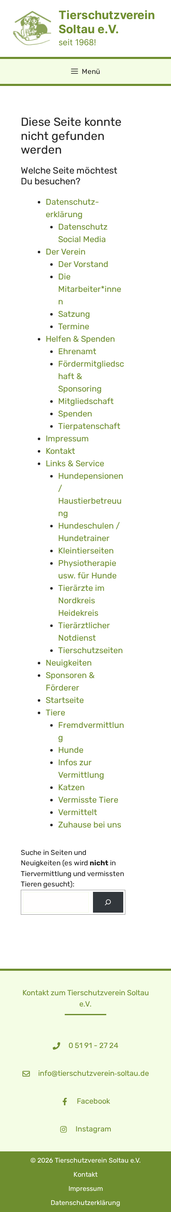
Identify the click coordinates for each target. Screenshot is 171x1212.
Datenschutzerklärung (85, 1203)
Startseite (65, 700)
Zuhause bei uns (89, 825)
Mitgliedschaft (86, 401)
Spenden (75, 414)
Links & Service (75, 463)
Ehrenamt (77, 351)
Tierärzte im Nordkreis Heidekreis (81, 600)
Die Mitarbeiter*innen (89, 289)
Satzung (74, 314)
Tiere (55, 712)
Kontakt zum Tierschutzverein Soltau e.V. (85, 998)
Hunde (70, 750)
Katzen (71, 787)
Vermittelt (77, 812)
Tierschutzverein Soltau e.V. (107, 22)
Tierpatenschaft (89, 426)
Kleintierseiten (86, 551)
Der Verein (66, 252)
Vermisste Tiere (88, 800)
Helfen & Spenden (80, 339)
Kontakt (60, 451)
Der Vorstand (83, 264)
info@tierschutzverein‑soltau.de (93, 1073)
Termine (73, 326)
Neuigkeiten (69, 663)
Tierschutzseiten (90, 650)
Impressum (67, 438)
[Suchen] (108, 902)
